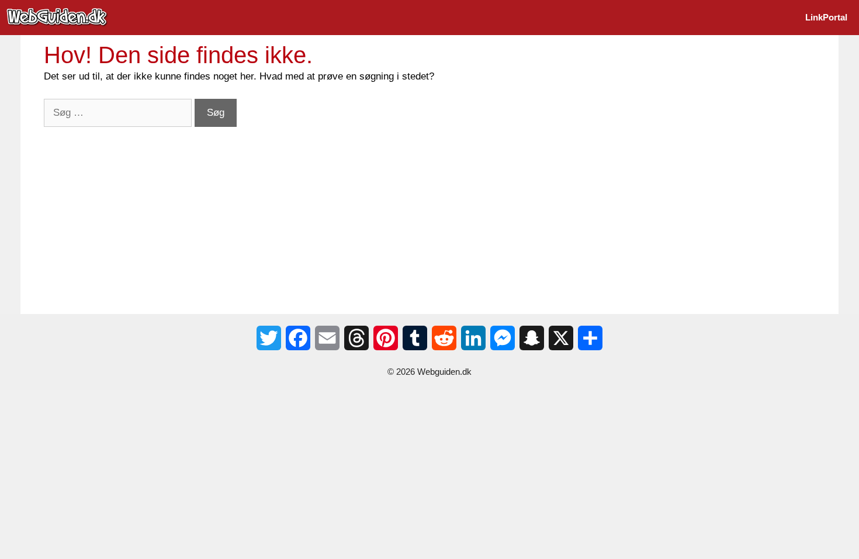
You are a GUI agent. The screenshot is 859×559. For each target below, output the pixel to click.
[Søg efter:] (119, 112)
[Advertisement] (394, 209)
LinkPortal (826, 17)
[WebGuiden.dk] (60, 17)
